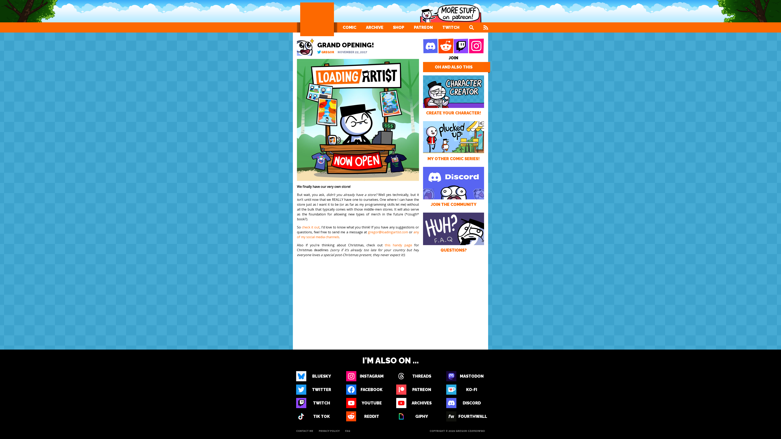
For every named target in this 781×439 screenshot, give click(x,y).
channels (332, 237)
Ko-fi (471, 389)
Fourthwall (471, 416)
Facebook (372, 389)
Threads (421, 376)
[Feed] (485, 27)
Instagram (372, 376)
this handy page (398, 245)
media (320, 237)
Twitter (321, 389)
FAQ (347, 431)
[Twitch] (461, 46)
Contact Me (304, 431)
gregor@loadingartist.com (388, 232)
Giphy (421, 416)
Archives (422, 403)
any (416, 232)
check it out (311, 227)
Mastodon (472, 376)
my (303, 237)
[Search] (471, 27)
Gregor (327, 52)
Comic (349, 27)
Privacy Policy (329, 431)
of (298, 237)
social (310, 237)
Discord (472, 403)
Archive (374, 27)
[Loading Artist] (317, 19)
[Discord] (430, 46)
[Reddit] (445, 46)
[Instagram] (476, 46)
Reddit (371, 416)
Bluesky (321, 376)
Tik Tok (321, 416)
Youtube (372, 403)
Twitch (450, 27)
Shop (398, 27)
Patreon (423, 27)
